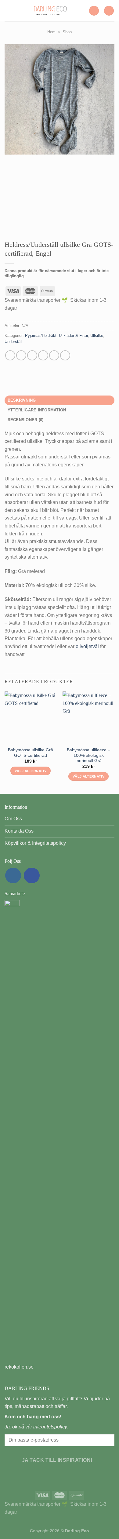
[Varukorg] (109, 11)
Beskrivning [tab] (22, 400)
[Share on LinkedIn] (65, 355)
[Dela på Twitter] (32, 355)
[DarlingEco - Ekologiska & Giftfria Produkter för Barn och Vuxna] (50, 10)
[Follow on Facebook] (32, 876)
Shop (67, 32)
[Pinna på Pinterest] (54, 355)
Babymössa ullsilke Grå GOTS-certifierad (30, 753)
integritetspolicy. (50, 1426)
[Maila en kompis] (43, 355)
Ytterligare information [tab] (37, 410)
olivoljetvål (88, 646)
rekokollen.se (19, 1366)
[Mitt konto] (94, 11)
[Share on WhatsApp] (10, 355)
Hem (51, 32)
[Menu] (8, 10)
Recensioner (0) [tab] (26, 420)
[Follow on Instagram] (13, 876)
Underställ (13, 341)
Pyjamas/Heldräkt (40, 335)
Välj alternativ (30, 771)
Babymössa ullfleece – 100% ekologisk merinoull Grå (88, 755)
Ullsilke (96, 335)
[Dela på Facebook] (21, 355)
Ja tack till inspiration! (57, 1460)
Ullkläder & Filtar (73, 335)
